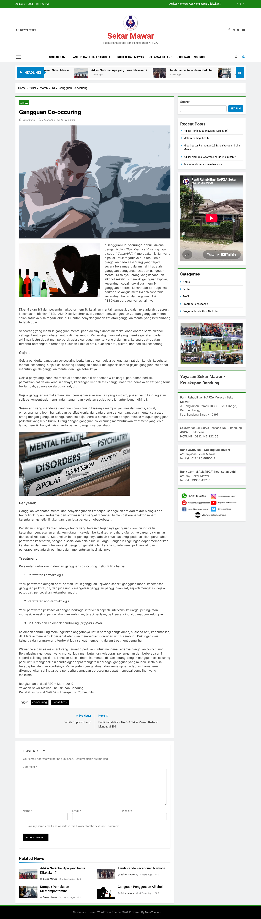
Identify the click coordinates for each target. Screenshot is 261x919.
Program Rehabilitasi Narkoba (200, 311)
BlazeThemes (153, 912)
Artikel (24, 102)
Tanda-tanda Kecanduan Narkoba (161, 70)
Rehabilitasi (60, 702)
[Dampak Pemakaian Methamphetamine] (195, 75)
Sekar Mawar (130, 36)
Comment (30, 766)
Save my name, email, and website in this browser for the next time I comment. (73, 826)
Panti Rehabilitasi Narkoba (91, 57)
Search (185, 102)
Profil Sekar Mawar (130, 57)
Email (76, 811)
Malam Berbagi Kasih (196, 138)
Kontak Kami (57, 57)
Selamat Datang (160, 57)
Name (27, 811)
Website (127, 811)
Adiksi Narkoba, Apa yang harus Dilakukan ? (195, 3)
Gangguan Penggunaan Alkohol (140, 887)
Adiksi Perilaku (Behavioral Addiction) (206, 130)
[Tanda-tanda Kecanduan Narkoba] (130, 75)
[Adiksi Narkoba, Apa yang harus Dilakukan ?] (52, 75)
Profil (186, 296)
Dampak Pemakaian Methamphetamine (230, 70)
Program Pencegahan (195, 304)
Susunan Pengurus (191, 57)
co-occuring (39, 702)
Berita (186, 289)
